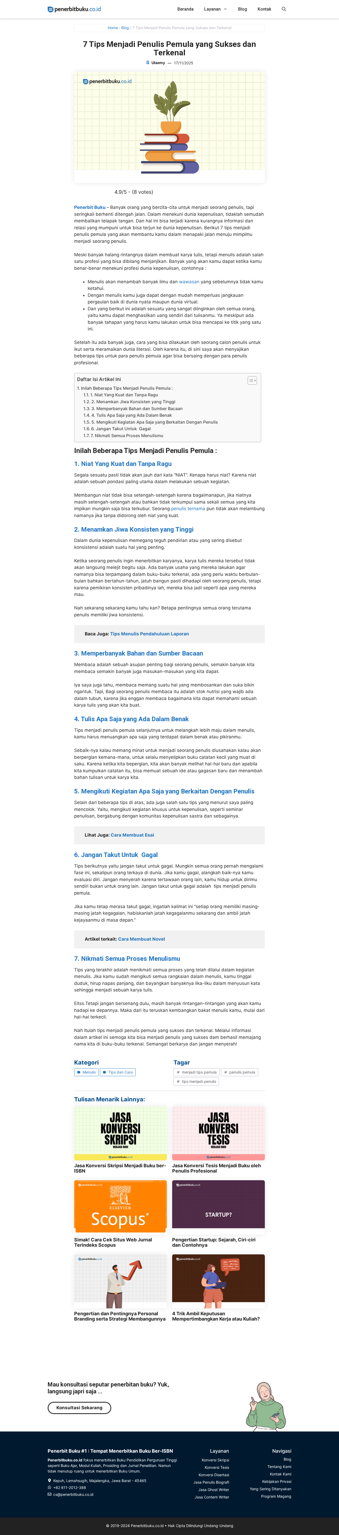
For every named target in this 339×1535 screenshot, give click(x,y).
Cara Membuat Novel (141, 939)
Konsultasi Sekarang (79, 1407)
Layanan (212, 9)
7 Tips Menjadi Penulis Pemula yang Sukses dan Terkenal (169, 48)
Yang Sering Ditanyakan (270, 1489)
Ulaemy (158, 62)
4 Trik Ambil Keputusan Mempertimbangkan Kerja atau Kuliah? (216, 1316)
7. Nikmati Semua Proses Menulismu (127, 435)
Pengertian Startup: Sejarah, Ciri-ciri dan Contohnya (214, 1242)
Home (113, 27)
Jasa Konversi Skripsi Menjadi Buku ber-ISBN (120, 1168)
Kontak (264, 9)
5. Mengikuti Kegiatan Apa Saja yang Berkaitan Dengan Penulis (154, 422)
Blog (242, 9)
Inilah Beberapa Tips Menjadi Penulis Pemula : (127, 388)
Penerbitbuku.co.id (147, 1525)
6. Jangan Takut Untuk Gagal (121, 428)
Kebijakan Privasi (276, 1481)
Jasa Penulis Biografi (211, 1482)
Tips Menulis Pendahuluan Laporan (149, 633)
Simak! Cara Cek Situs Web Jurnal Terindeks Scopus (113, 1242)
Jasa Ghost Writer (213, 1489)
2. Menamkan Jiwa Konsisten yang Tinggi (133, 401)
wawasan (189, 281)
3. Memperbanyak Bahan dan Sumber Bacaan (137, 408)
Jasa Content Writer (212, 1497)
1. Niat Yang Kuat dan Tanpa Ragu (124, 394)
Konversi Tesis (217, 1467)
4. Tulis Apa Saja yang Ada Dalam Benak (131, 415)
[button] (283, 9)
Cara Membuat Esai (132, 835)
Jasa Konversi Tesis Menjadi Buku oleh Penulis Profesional (216, 1168)
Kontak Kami (280, 1474)
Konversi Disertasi (214, 1475)
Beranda (185, 9)
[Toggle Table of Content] (250, 380)
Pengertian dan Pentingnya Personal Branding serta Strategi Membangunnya (120, 1316)
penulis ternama (188, 508)
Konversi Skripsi (215, 1460)
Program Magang (276, 1496)
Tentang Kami (279, 1466)
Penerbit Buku (90, 207)
